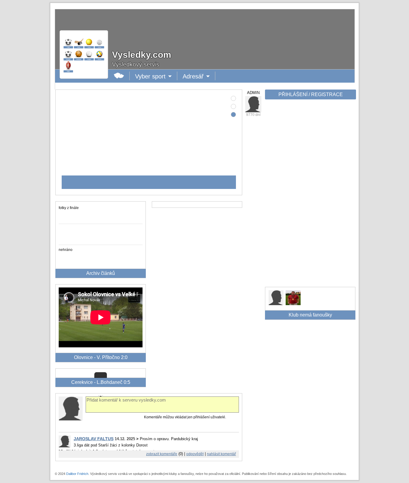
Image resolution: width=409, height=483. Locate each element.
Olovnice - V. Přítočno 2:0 (101, 357)
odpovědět (195, 454)
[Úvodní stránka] (119, 76)
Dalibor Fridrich (77, 474)
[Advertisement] (310, 195)
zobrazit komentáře (161, 454)
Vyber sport (150, 76)
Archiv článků (100, 273)
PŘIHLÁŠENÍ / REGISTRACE (310, 94)
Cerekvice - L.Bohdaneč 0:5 (100, 382)
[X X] (276, 303)
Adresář (195, 76)
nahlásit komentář (221, 454)
